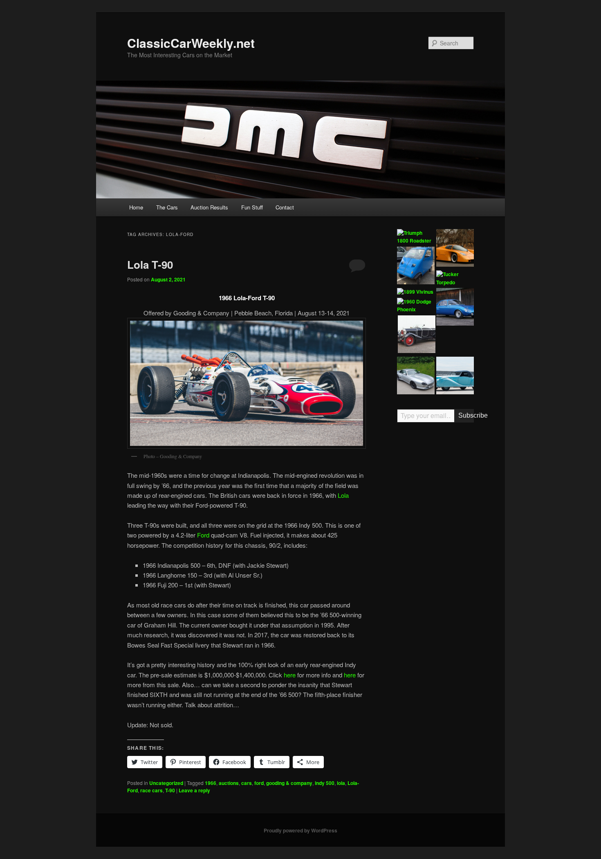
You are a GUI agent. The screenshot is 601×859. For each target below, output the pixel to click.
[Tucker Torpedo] (455, 278)
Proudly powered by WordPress (300, 830)
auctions (229, 783)
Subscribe (466, 415)
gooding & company (289, 783)
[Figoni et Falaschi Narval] (455, 377)
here (290, 674)
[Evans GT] (455, 249)
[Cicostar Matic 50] (416, 267)
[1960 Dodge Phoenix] (416, 306)
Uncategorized (166, 783)
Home (136, 207)
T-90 (170, 790)
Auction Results (209, 207)
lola (341, 783)
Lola (343, 495)
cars (246, 783)
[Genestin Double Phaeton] (416, 335)
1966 (210, 783)
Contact (285, 207)
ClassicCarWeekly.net (191, 43)
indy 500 (324, 783)
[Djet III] (455, 308)
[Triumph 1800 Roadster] (416, 237)
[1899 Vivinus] (415, 292)
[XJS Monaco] (416, 377)
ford (259, 783)
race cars (151, 790)
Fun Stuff (252, 207)
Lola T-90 (150, 264)
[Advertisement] (435, 556)
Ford (203, 535)
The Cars (167, 207)
